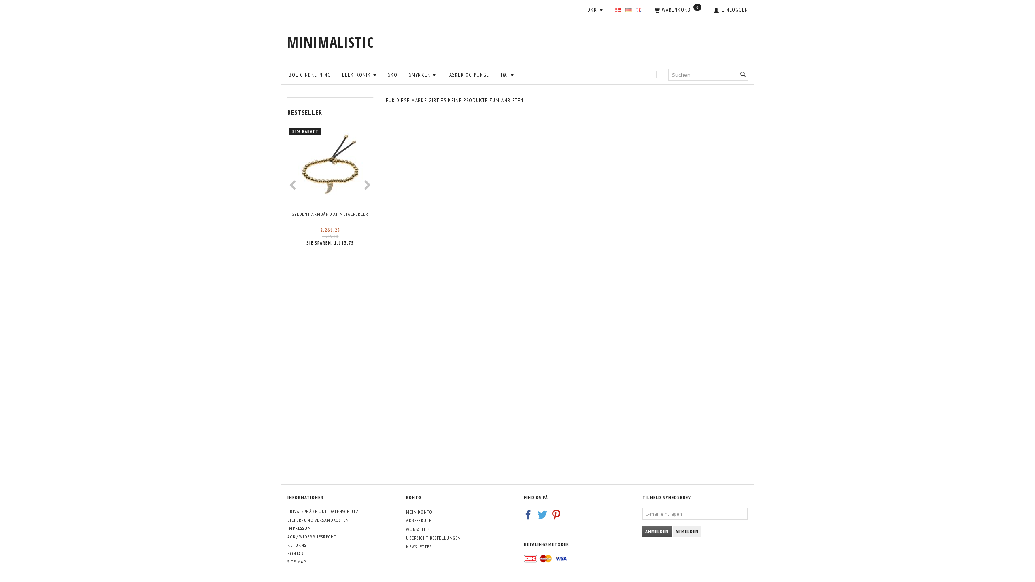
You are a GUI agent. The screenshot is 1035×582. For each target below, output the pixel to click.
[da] (618, 10)
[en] (639, 10)
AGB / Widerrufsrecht (311, 537)
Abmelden (687, 531)
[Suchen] (743, 74)
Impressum (299, 528)
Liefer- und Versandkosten (318, 520)
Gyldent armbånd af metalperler (330, 214)
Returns (296, 545)
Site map (296, 562)
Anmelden (657, 531)
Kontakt (296, 553)
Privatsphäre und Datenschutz (323, 511)
